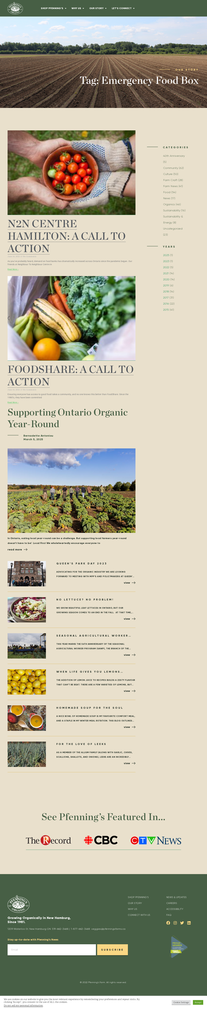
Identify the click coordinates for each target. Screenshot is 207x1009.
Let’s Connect (122, 8)
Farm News (170, 186)
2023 (166, 261)
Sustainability (171, 210)
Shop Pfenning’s (52, 8)
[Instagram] (175, 923)
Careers (171, 903)
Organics (169, 204)
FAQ (169, 914)
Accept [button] (198, 1002)
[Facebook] (168, 923)
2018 (166, 291)
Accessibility (174, 909)
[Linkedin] (189, 923)
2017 (166, 297)
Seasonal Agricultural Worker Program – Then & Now (92, 636)
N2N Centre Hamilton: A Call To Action (67, 236)
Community (170, 167)
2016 (166, 303)
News (166, 198)
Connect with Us (139, 914)
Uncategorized (173, 228)
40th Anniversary (174, 155)
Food (166, 192)
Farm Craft (170, 180)
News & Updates (176, 897)
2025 (166, 255)
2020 (166, 279)
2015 (166, 309)
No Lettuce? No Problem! (85, 599)
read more (15, 549)
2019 (166, 285)
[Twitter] (182, 923)
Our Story (96, 8)
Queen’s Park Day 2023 (81, 563)
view (127, 582)
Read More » (13, 269)
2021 (166, 273)
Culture (168, 174)
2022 (166, 267)
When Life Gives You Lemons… (90, 671)
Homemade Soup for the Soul (89, 707)
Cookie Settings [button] (181, 1002)
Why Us (76, 8)
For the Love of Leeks (81, 744)
